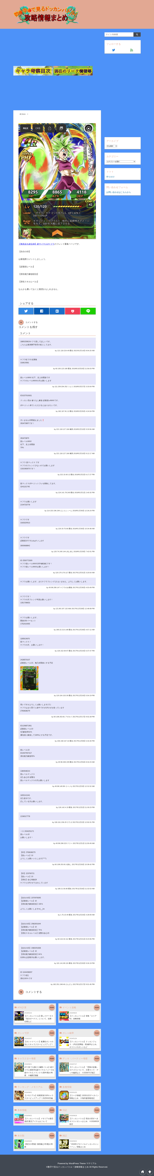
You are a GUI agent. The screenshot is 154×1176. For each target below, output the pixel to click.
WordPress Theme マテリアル (82, 1163)
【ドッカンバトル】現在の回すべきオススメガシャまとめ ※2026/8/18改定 (84, 1121)
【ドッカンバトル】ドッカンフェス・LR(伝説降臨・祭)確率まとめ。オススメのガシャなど (83, 1044)
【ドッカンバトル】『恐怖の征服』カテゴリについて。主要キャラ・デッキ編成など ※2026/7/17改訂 (83, 1070)
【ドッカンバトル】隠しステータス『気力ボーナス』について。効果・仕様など (38, 1018)
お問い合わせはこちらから (118, 192)
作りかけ (110, 177)
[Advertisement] (57, 49)
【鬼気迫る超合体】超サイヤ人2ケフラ (36, 244)
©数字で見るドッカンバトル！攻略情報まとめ (67, 1167)
